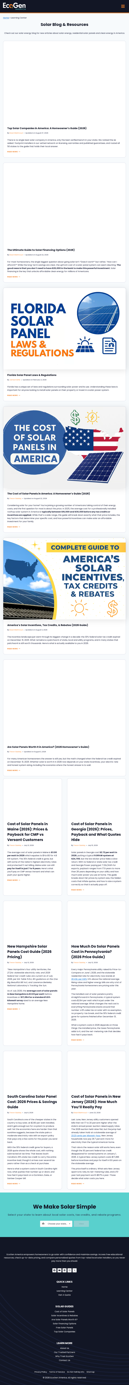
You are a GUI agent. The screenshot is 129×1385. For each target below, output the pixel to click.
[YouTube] (59, 1270)
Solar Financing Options (64, 1323)
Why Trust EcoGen (64, 1356)
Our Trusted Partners (64, 1352)
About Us (64, 1348)
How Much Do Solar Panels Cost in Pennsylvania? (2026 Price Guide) (95, 951)
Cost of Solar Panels (64, 1311)
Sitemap (91, 1372)
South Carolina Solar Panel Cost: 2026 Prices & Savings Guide (32, 1102)
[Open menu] (123, 6)
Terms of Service (57, 1372)
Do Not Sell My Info (75, 1372)
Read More (13, 152)
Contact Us (64, 1360)
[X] (75, 1270)
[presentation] (64, 81)
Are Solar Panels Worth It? (64, 1319)
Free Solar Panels (64, 1327)
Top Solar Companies (64, 1331)
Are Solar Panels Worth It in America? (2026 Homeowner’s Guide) (48, 747)
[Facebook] (54, 1270)
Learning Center (65, 1290)
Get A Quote (64, 1294)
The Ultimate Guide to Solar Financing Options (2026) (41, 250)
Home (6, 17)
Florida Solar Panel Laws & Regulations (31, 375)
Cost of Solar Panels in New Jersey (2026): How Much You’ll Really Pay (96, 1102)
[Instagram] (70, 1270)
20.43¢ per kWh (79, 979)
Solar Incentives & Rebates (64, 1315)
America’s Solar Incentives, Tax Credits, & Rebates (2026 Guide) (47, 625)
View (81, 1223)
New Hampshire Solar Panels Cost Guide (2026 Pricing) (29, 951)
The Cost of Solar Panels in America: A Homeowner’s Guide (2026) (48, 493)
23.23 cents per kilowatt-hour (86, 1135)
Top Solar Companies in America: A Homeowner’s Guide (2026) (47, 128)
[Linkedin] (64, 1270)
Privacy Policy (41, 1372)
